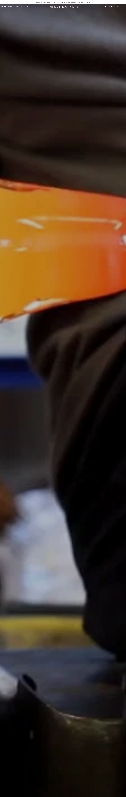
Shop (3, 7)
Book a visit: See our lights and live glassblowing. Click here (63, 2)
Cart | (120, 7)
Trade (26, 7)
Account (103, 7)
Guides (19, 7)
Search (112, 7)
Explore (10, 7)
